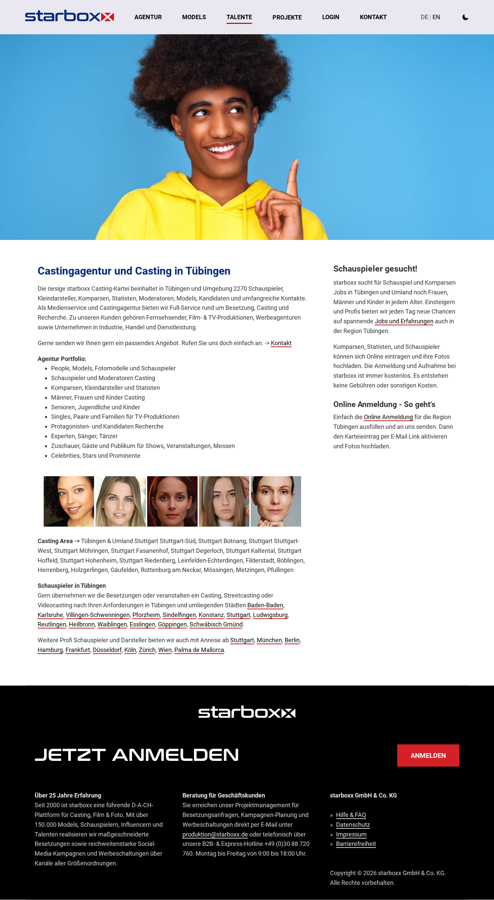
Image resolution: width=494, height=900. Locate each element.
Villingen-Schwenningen (98, 614)
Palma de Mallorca (199, 649)
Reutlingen (52, 624)
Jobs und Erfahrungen (404, 321)
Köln (130, 649)
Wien (165, 649)
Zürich (147, 649)
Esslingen (142, 624)
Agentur (148, 17)
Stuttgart (238, 614)
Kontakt (373, 17)
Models (194, 17)
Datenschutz (353, 824)
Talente (239, 17)
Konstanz (211, 614)
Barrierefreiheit (356, 843)
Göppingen (172, 624)
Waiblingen (112, 624)
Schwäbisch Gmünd (216, 624)
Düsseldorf (107, 649)
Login (330, 17)
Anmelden (428, 755)
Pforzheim (146, 614)
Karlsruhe (50, 614)
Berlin (292, 640)
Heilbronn (82, 624)
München (269, 640)
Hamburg (50, 649)
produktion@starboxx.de (215, 834)
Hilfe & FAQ (351, 814)
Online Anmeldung (388, 416)
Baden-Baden (265, 605)
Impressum (351, 834)
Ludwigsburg (270, 614)
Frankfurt (78, 649)
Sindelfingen (179, 614)
